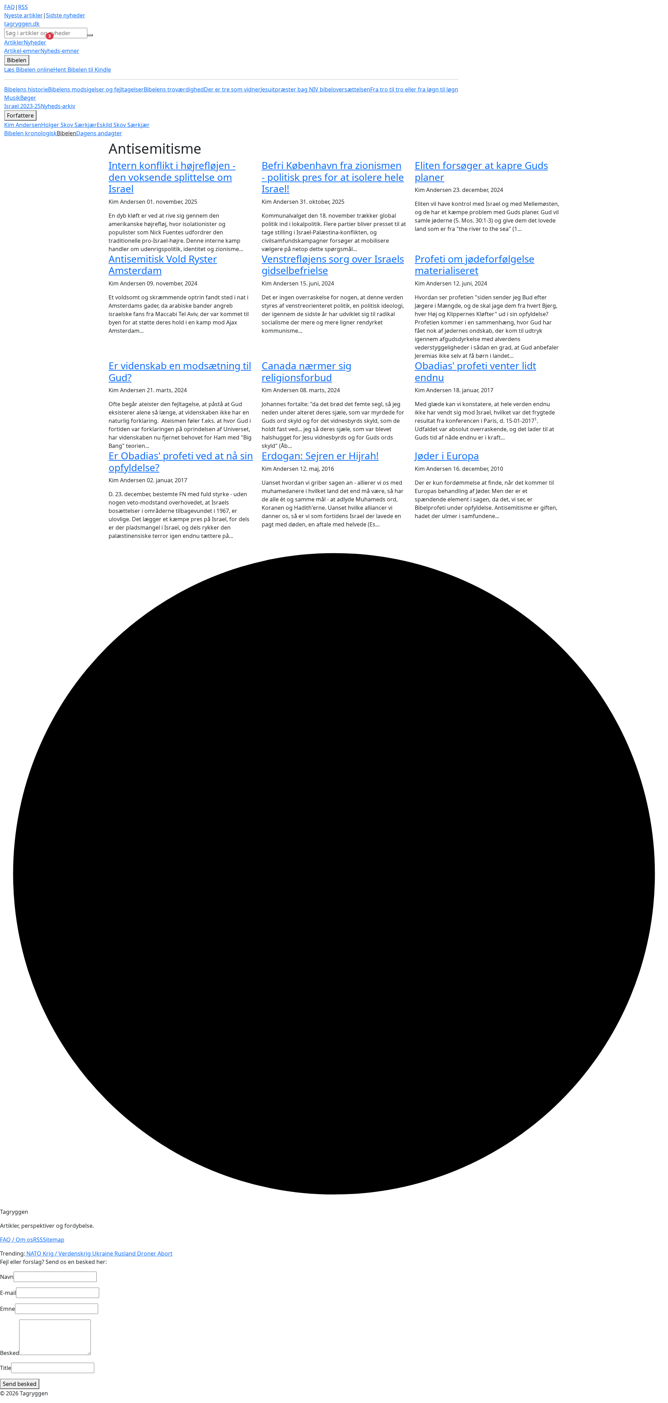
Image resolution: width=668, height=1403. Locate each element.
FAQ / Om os (16, 1239)
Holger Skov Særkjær (69, 125)
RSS (23, 7)
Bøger (28, 98)
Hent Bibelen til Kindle (82, 69)
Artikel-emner (22, 51)
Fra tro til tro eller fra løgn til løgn (414, 89)
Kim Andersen (22, 125)
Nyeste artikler (23, 15)
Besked (9, 1353)
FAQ (9, 7)
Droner (146, 1253)
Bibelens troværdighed (174, 89)
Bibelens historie (26, 89)
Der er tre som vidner (232, 89)
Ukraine (102, 1253)
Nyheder (35, 42)
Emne (7, 1309)
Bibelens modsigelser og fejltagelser (96, 89)
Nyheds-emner (59, 51)
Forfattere (20, 115)
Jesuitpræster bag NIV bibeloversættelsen (315, 89)
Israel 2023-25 (22, 106)
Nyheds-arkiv (58, 106)
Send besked (20, 1384)
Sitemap (53, 1239)
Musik (12, 98)
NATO (33, 1253)
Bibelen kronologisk (30, 133)
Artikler (14, 42)
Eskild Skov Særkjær (123, 125)
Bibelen (16, 60)
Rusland (124, 1253)
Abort (164, 1253)
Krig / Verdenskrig (66, 1253)
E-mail (8, 1293)
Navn (7, 1277)
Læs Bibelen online (28, 69)
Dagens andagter (99, 133)
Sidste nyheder (65, 15)
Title (5, 1368)
